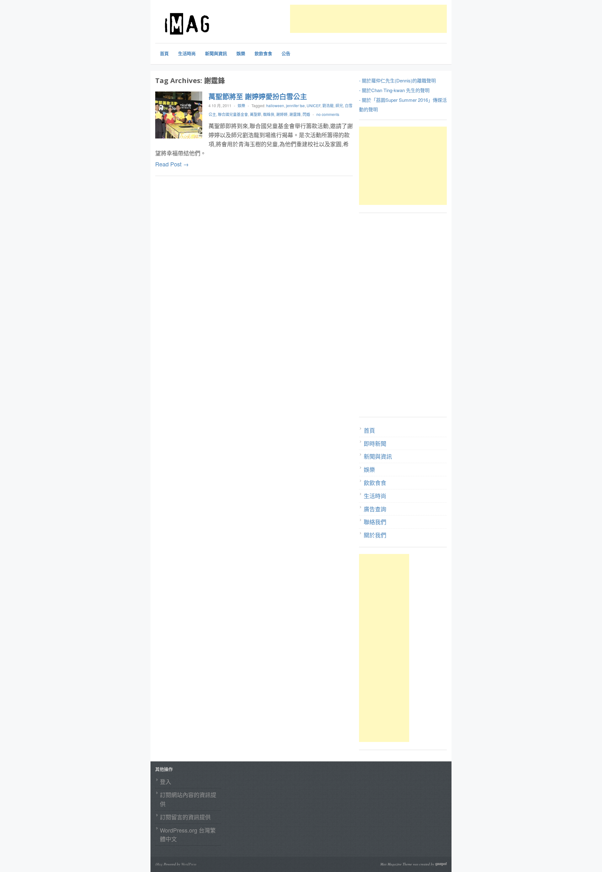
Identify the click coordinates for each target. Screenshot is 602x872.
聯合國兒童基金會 (233, 114)
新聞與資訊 (216, 53)
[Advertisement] (404, 19)
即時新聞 (375, 443)
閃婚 (306, 114)
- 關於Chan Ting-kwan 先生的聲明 (394, 90)
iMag (159, 864)
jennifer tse (295, 105)
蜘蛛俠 (268, 114)
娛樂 (240, 53)
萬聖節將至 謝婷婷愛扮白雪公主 (258, 96)
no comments (327, 114)
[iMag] (202, 23)
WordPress (188, 864)
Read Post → (172, 164)
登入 (165, 781)
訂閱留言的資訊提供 (185, 817)
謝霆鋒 (295, 114)
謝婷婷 (282, 114)
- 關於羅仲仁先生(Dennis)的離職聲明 (397, 80)
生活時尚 (187, 53)
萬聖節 (255, 114)
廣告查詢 (375, 509)
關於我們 (375, 535)
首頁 (164, 53)
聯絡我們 (375, 522)
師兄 (339, 105)
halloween (275, 105)
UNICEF (313, 105)
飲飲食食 (263, 53)
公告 (286, 53)
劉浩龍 (328, 105)
